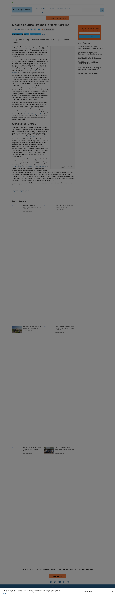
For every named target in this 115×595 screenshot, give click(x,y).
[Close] (112, 591)
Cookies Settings (88, 591)
